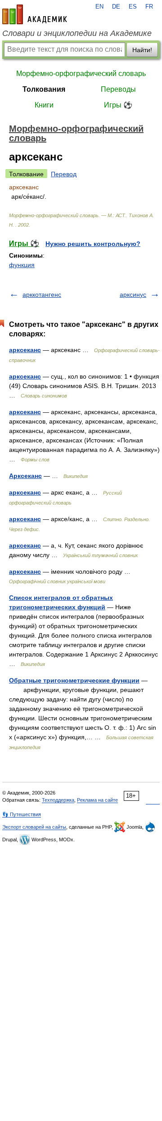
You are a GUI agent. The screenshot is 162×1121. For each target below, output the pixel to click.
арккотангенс (41, 294)
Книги (44, 105)
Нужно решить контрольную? (92, 243)
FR (149, 7)
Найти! (142, 50)
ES (133, 7)
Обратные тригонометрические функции (74, 680)
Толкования (43, 89)
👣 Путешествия (21, 814)
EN (99, 7)
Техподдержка (58, 800)
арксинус (133, 294)
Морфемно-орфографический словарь (81, 73)
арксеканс (25, 349)
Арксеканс (25, 475)
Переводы (118, 89)
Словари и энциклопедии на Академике (77, 33)
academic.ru (34, 14)
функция (22, 264)
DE (116, 7)
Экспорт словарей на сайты (34, 827)
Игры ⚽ (118, 105)
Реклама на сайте (97, 800)
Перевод (63, 174)
